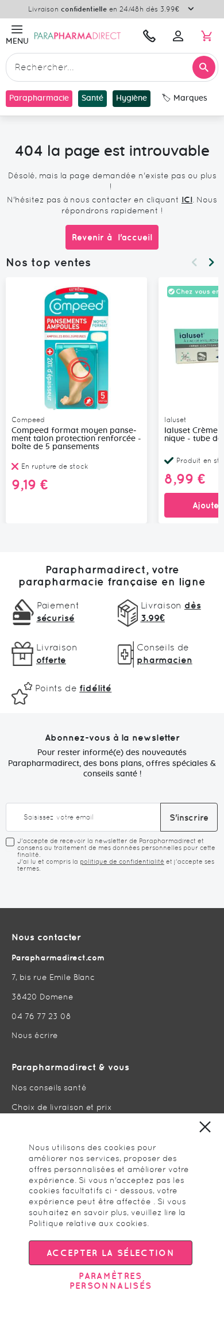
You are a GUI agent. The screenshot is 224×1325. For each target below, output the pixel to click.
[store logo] (83, 36)
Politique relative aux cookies (88, 1223)
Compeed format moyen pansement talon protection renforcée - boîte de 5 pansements (76, 439)
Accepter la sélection (111, 1253)
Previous (194, 262)
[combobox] (112, 67)
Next (211, 262)
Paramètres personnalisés (110, 1280)
